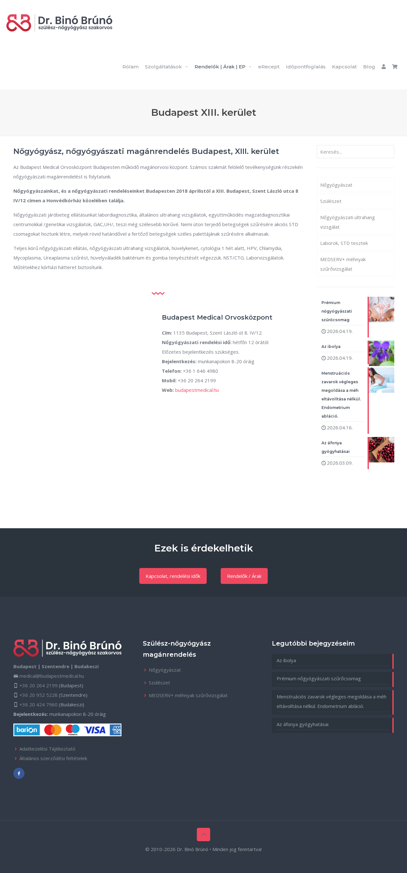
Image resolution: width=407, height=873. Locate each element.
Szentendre (55, 666)
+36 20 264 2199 (38, 685)
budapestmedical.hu (197, 390)
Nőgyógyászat (336, 185)
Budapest (25, 666)
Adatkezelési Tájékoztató (47, 748)
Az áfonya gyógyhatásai (302, 724)
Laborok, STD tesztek (344, 243)
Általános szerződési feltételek (53, 758)
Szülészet (330, 201)
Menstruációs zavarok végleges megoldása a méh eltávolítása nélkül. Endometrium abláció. (331, 701)
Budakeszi (86, 666)
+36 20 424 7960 (38, 704)
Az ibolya (286, 660)
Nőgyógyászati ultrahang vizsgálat (347, 222)
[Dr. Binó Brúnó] (59, 22)
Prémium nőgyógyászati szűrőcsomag (319, 678)
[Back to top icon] (203, 834)
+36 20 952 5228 (38, 695)
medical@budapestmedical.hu (51, 676)
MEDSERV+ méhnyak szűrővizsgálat (343, 264)
